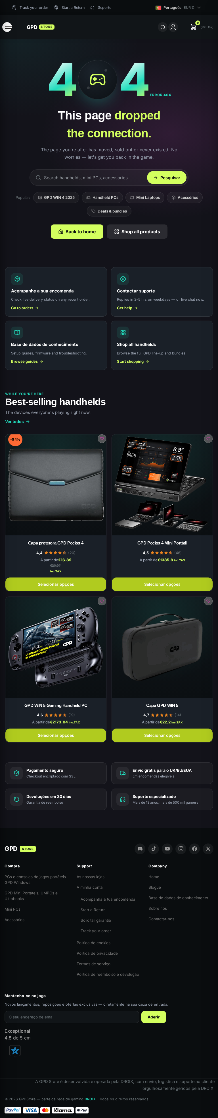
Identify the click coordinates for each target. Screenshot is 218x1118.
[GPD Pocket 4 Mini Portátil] (162, 484)
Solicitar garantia (96, 920)
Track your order (96, 931)
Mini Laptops (148, 197)
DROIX (90, 1099)
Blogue (154, 887)
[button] (201, 27)
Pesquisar (170, 177)
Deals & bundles (112, 211)
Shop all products (140, 231)
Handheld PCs (105, 197)
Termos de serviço (93, 964)
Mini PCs (12, 909)
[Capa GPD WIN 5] (162, 647)
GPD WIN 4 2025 (59, 197)
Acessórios (188, 197)
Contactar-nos (161, 919)
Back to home (81, 231)
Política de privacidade (97, 953)
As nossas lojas (90, 876)
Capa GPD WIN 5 (162, 705)
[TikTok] (153, 848)
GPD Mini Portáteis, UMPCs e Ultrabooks (31, 896)
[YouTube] (167, 848)
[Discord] (140, 848)
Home (153, 876)
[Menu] (7, 27)
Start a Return (93, 909)
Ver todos (14, 421)
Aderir (154, 1017)
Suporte (104, 7)
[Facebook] (194, 848)
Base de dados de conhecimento (178, 898)
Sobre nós (157, 908)
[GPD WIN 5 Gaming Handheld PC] (55, 647)
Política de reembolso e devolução (108, 974)
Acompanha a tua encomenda (108, 899)
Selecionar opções (56, 584)
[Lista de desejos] (102, 438)
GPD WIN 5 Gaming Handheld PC (55, 705)
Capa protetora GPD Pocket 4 (55, 543)
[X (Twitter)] (208, 848)
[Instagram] (180, 848)
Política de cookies (93, 942)
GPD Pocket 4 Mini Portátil (162, 543)
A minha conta (90, 887)
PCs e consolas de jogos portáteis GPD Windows (35, 879)
